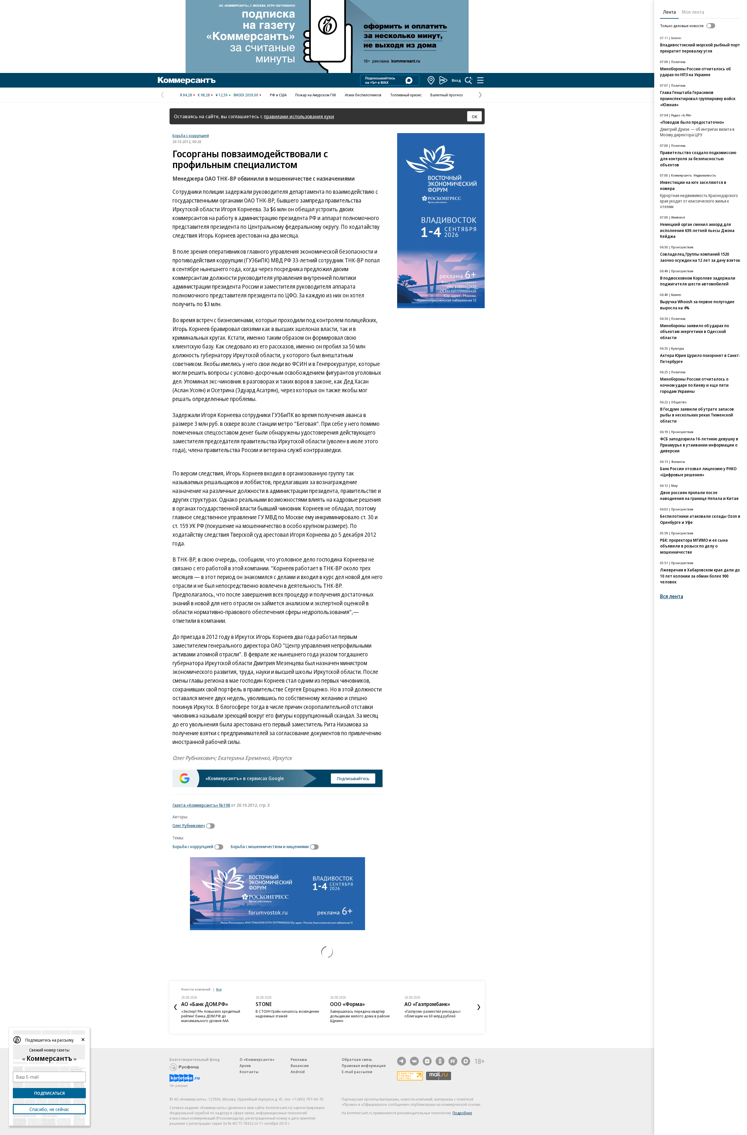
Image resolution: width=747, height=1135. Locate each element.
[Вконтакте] (414, 1061)
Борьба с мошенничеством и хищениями (270, 846)
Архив (245, 1065)
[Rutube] (452, 1061)
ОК (474, 116)
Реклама (299, 1059)
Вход (456, 80)
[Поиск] (468, 80)
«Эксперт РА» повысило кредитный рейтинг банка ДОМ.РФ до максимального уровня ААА (210, 1016)
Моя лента (693, 12)
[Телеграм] (401, 1061)
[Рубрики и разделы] (480, 80)
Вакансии (300, 1065)
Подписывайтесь (353, 778)
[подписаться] (212, 826)
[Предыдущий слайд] (175, 1007)
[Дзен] (427, 1061)
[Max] (465, 1061)
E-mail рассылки (357, 1071)
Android (298, 1071)
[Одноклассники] (440, 1061)
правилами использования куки (299, 116)
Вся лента (671, 596)
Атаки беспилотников (363, 94)
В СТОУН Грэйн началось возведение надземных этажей (287, 1014)
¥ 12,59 (222, 94)
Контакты (249, 1071)
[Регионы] (431, 80)
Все (218, 989)
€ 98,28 (204, 94)
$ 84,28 (186, 94)
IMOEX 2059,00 (245, 94)
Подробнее (462, 1112)
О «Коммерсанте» (257, 1059)
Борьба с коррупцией (190, 135)
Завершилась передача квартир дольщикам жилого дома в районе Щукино (360, 1016)
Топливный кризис (406, 94)
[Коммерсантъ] (187, 80)
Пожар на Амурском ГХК (315, 94)
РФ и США (278, 94)
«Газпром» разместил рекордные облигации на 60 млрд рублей (432, 1014)
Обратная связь (357, 1059)
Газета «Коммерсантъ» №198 (201, 805)
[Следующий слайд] (479, 1007)
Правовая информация (364, 1065)
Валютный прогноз (446, 94)
